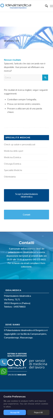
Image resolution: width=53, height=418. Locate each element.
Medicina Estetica (12, 157)
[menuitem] (45, 6)
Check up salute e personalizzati (19, 144)
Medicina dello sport (13, 151)
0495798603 (19, 306)
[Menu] (51, 6)
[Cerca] (45, 6)
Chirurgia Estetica (12, 164)
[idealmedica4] (21, 6)
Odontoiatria (10, 176)
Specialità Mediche (13, 170)
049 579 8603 (39, 259)
